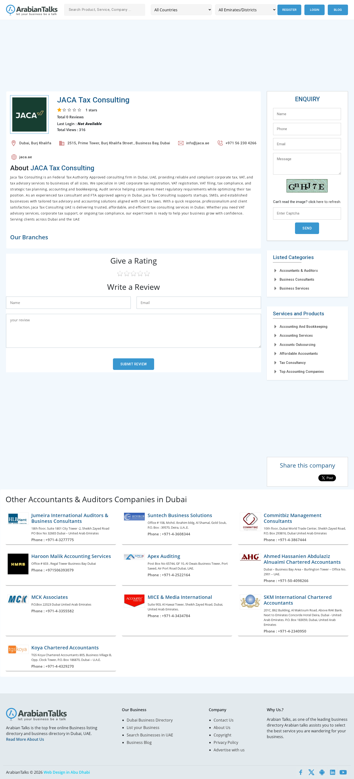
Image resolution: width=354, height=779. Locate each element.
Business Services (294, 288)
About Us (222, 727)
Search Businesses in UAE (150, 735)
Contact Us (224, 720)
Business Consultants (297, 279)
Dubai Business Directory (150, 720)
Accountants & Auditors (299, 270)
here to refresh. (328, 202)
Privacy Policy (226, 742)
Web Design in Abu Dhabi (67, 772)
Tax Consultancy (293, 363)
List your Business (143, 727)
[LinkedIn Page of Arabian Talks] (332, 772)
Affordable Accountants (299, 353)
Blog (338, 10)
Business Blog (139, 742)
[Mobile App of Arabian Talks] (322, 772)
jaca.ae (25, 157)
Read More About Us (25, 739)
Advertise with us (229, 750)
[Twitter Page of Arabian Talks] (311, 772)
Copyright (222, 735)
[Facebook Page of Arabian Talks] (301, 772)
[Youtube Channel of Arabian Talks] (343, 772)
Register (289, 10)
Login (314, 10)
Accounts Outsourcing (297, 345)
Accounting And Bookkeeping (304, 327)
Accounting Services (296, 335)
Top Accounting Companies (302, 372)
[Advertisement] (150, 57)
